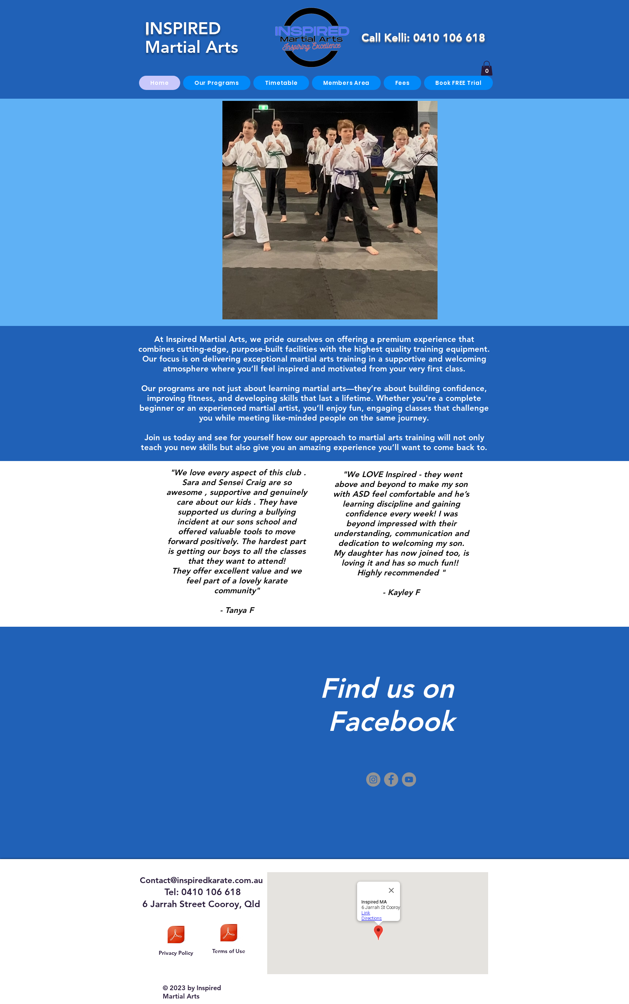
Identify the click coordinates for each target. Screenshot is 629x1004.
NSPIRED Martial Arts (191, 37)
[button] (486, 68)
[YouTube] (409, 779)
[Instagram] (373, 779)
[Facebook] (391, 779)
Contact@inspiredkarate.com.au (201, 880)
